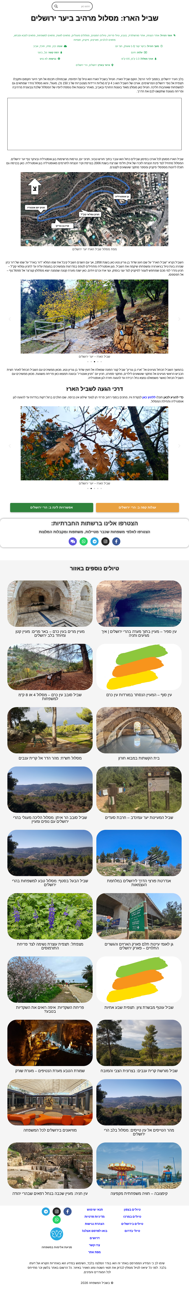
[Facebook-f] (116, 541)
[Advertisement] (94, 124)
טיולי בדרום (132, 1230)
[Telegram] (94, 541)
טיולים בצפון (132, 1209)
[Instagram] (105, 541)
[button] (9, 319)
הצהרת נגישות (94, 1223)
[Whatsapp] (84, 541)
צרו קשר (94, 1245)
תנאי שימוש (94, 1209)
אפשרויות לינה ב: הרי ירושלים (51, 507)
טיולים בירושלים (132, 1223)
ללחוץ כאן (149, 397)
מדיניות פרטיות (95, 1216)
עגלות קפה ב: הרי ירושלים (137, 507)
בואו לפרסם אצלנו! (94, 1230)
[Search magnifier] (56, 6)
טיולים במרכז (132, 1216)
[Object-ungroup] (73, 541)
